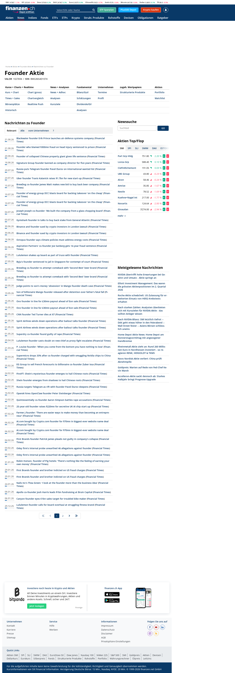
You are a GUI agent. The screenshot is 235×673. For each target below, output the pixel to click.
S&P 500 (115, 655)
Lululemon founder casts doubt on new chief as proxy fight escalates (54, 340)
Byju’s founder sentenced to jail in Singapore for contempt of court (53, 261)
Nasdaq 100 (87, 655)
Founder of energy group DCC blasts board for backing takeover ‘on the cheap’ (59, 193)
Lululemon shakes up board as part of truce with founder (47, 255)
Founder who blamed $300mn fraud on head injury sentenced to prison (55, 147)
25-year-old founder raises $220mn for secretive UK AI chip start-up (53, 406)
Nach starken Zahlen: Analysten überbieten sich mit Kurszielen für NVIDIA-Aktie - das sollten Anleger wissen (141, 310)
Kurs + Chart (12, 92)
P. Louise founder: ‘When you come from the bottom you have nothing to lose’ (59, 346)
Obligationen (145, 18)
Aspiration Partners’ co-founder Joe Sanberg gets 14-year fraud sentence (56, 245)
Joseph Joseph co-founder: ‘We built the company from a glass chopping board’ (59, 210)
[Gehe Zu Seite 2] (69, 516)
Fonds (44, 18)
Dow (39, 2)
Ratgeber (162, 18)
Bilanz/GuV (83, 92)
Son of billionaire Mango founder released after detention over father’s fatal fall (60, 292)
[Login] (165, 9)
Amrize (121, 185)
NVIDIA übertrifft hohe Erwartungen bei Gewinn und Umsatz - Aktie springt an (141, 276)
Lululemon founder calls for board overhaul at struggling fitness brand (55, 504)
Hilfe (51, 626)
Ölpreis (136, 658)
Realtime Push (35, 104)
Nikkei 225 (102, 655)
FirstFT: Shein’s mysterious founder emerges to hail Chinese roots (52, 373)
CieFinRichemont (127, 167)
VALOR (8, 79)
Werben (53, 630)
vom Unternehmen (38, 130)
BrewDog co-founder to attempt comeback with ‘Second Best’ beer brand (56, 267)
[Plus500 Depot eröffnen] (23, 12)
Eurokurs (25, 658)
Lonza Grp (123, 161)
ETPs (65, 18)
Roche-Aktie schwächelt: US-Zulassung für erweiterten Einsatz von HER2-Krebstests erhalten (142, 298)
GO (163, 128)
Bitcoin (124, 2)
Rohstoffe (114, 18)
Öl (158, 2)
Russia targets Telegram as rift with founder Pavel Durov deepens (52, 386)
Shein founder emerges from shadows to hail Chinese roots (49, 380)
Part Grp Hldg (125, 156)
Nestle (121, 191)
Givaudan (123, 209)
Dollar (142, 2)
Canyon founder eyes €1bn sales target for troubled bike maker (51, 498)
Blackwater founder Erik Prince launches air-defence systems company (55, 138)
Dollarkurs (12, 658)
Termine (102, 92)
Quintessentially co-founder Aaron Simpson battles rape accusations (54, 399)
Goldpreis (134, 655)
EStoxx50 (89, 2)
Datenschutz (108, 630)
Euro (71, 2)
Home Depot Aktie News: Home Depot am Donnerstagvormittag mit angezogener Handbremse (141, 338)
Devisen (129, 18)
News (20, 18)
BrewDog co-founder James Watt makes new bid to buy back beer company (57, 184)
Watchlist (160, 98)
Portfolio (159, 92)
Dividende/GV (84, 104)
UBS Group (124, 173)
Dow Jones (72, 655)
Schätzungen (84, 98)
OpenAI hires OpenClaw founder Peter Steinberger (44, 393)
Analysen (55, 98)
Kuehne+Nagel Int (127, 197)
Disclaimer (107, 633)
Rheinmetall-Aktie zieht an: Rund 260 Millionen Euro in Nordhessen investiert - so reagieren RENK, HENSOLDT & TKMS (142, 350)
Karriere (11, 630)
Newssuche (127, 121)
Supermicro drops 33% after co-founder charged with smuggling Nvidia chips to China (63, 355)
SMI (7, 2)
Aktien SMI (12, 655)
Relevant (11, 130)
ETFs (55, 18)
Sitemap (11, 637)
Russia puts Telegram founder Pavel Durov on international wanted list (55, 169)
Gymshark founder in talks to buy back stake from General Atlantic (53, 220)
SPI (23, 2)
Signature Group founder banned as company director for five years (54, 162)
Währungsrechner (119, 658)
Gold (107, 2)
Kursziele (55, 104)
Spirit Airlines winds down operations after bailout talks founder (51, 320)
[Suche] (93, 10)
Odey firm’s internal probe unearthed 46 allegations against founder (53, 448)
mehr (120, 215)
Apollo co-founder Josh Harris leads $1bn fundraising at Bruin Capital (54, 492)
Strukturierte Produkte (132, 92)
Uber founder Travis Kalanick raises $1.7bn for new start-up (49, 178)
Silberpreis (39, 658)
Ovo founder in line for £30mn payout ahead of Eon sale (47, 301)
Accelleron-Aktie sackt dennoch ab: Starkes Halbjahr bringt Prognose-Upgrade (141, 378)
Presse (10, 633)
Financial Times (96, 156)
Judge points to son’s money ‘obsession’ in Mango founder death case (54, 285)
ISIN (27, 79)
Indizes (32, 18)
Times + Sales (12, 98)
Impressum (107, 626)
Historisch (10, 110)
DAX (55, 2)
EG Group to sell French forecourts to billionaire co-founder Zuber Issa (55, 364)
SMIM (36, 655)
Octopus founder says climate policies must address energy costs (52, 239)
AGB (103, 637)
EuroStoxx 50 (57, 655)
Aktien (9, 18)
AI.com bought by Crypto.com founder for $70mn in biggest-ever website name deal (62, 421)
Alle (22, 130)
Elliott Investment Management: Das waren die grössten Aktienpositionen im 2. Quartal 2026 (142, 286)
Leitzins (147, 658)
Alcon (121, 179)
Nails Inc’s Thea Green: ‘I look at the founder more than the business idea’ (56, 482)
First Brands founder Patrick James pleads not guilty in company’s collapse (57, 439)
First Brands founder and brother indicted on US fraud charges (50, 470)
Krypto (76, 18)
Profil (101, 98)
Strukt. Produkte (94, 18)
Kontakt (11, 626)
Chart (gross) (35, 92)
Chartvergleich (36, 98)
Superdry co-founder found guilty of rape (39, 334)
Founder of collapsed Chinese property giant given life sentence (51, 156)
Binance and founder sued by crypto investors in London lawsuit (52, 226)
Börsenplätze (12, 104)
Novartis (122, 203)
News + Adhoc (58, 92)
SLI (28, 655)
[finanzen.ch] (20, 8)
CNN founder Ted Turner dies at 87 (35, 314)
